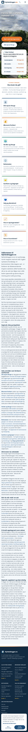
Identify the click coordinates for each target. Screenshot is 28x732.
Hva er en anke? (5, 694)
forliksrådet (4, 513)
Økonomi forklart (6, 391)
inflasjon (3, 395)
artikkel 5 (4, 412)
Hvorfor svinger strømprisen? (19, 676)
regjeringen (7, 378)
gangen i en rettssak (7, 422)
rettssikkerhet (10, 426)
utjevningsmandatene (16, 445)
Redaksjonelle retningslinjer (5, 707)
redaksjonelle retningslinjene (16, 606)
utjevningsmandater (7, 544)
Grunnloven (8, 424)
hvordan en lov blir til (7, 380)
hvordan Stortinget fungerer (18, 376)
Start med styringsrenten (12, 39)
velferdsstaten (21, 439)
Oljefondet (10, 395)
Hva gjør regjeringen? (6, 671)
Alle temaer (11, 661)
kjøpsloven (14, 430)
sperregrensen (5, 445)
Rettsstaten (4, 420)
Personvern (4, 712)
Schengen (10, 412)
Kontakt (3, 710)
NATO (19, 410)
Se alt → (3, 678)
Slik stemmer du (19, 696)
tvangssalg (6, 431)
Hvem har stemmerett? (20, 694)
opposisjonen (18, 382)
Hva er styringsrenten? (20, 667)
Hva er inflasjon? (19, 670)
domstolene (10, 538)
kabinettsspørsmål (19, 542)
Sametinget (6, 441)
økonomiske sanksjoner (13, 414)
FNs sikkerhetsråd (18, 412)
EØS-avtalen (12, 408)
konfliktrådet (5, 521)
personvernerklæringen (9, 723)
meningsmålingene (6, 447)
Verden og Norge (6, 407)
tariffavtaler (4, 439)
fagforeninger (19, 437)
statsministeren (16, 378)
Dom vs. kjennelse (6, 696)
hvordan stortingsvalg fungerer (14, 443)
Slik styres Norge (9, 45)
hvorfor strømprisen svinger (9, 397)
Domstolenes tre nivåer (5, 690)
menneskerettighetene (19, 424)
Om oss (21, 607)
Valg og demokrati (17, 441)
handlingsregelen (20, 395)
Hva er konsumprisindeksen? (20, 672)
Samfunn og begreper (7, 435)
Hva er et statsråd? (6, 676)
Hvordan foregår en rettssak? (6, 686)
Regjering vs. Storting (6, 674)
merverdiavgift (18, 401)
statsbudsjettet (20, 380)
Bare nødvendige (8, 727)
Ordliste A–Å (4, 661)
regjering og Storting (15, 386)
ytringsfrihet (13, 439)
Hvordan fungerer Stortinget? (6, 668)
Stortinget (20, 536)
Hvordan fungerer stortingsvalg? (19, 686)
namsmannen (22, 430)
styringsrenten (19, 393)
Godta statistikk (19, 727)
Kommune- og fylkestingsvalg (18, 690)
